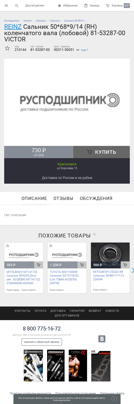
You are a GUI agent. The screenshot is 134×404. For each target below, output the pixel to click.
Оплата (40, 310)
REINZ (13, 26)
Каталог (28, 20)
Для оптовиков (67, 315)
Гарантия (77, 310)
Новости (112, 310)
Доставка (67, 178)
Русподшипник (11, 20)
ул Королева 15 (67, 168)
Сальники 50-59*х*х (74, 20)
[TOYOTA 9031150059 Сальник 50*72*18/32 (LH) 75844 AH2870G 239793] (67, 255)
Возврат (95, 310)
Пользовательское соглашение (75, 393)
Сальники (41, 20)
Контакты (23, 310)
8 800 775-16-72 (42, 329)
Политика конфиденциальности (30, 393)
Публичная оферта (112, 393)
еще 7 (84, 50)
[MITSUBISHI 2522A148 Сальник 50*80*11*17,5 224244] (110, 255)
